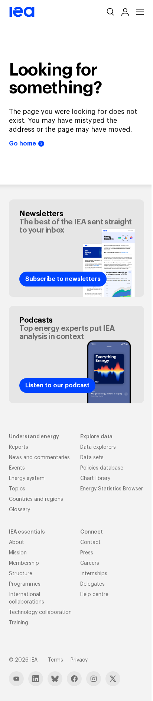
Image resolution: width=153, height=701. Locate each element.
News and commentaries (39, 457)
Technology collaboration (40, 612)
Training (18, 622)
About (16, 542)
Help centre (94, 594)
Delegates (92, 584)
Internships (93, 573)
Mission (18, 553)
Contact (90, 542)
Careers (89, 563)
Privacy (79, 660)
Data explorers (98, 447)
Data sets (92, 457)
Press (86, 553)
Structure (20, 573)
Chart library (95, 478)
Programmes (24, 584)
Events (17, 468)
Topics (17, 489)
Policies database (101, 468)
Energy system (27, 478)
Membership (24, 563)
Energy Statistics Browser (111, 489)
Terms (55, 660)
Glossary (19, 509)
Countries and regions (36, 499)
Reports (18, 447)
